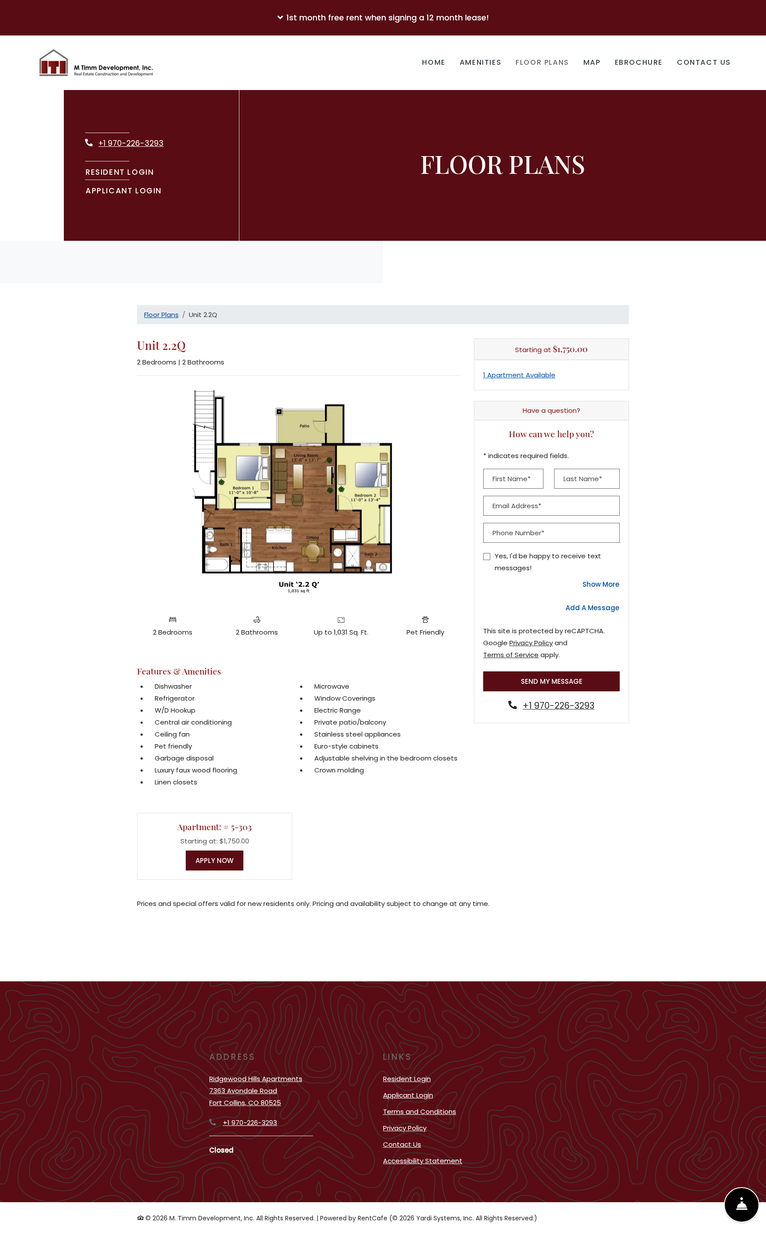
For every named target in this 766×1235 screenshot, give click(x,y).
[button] (383, 17)
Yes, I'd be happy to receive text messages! (548, 561)
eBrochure (639, 62)
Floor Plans (542, 62)
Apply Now (219, 860)
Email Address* (516, 505)
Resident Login (120, 171)
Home (433, 62)
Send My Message (551, 681)
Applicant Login (124, 190)
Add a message (592, 607)
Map (592, 62)
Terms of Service (511, 654)
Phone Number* (518, 532)
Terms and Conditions (419, 1111)
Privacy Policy (531, 642)
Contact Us (704, 62)
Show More (601, 584)
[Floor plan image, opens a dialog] (298, 497)
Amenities (480, 62)
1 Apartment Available (519, 375)
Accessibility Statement (422, 1160)
